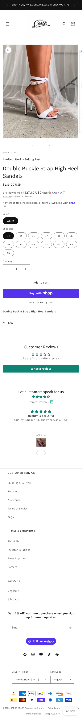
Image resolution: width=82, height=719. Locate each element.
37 (46, 236)
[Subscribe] (70, 627)
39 (71, 236)
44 (58, 244)
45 (71, 244)
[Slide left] (32, 145)
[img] (41, 396)
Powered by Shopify (34, 707)
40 (8, 244)
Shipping (7, 196)
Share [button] (10, 323)
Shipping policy (53, 713)
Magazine (13, 591)
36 (33, 236)
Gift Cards (14, 599)
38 (59, 236)
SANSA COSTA (17, 707)
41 (21, 244)
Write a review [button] (41, 369)
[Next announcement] (75, 5)
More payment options (41, 302)
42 (33, 244)
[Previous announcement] (7, 5)
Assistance (14, 500)
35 (21, 236)
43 (46, 244)
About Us (13, 541)
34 (8, 236)
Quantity (7, 261)
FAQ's (11, 517)
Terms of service (33, 713)
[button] (7, 24)
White (10, 220)
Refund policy (54, 708)
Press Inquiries (17, 558)
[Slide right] (49, 145)
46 (8, 253)
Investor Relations (19, 549)
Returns (12, 491)
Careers (12, 567)
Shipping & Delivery (19, 483)
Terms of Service (18, 508)
